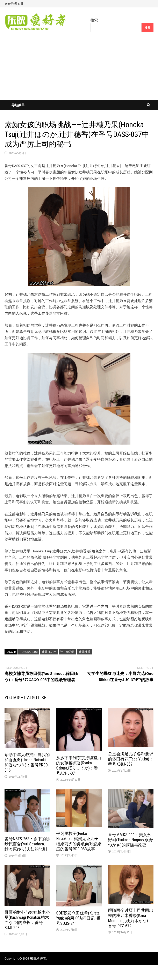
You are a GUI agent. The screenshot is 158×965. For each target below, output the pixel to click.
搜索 (94, 20)
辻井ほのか (49, 652)
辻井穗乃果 (67, 652)
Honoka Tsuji (29, 652)
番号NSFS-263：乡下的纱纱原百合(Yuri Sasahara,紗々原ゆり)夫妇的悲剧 (27, 844)
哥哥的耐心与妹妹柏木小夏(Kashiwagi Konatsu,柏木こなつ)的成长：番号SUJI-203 (27, 920)
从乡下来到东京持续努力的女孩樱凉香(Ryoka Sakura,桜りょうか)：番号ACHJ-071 (78, 765)
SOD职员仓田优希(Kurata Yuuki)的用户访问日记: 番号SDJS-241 (78, 918)
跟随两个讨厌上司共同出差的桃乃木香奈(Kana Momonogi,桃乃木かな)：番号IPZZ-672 (130, 918)
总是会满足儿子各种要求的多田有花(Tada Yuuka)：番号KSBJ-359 (130, 759)
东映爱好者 (38, 958)
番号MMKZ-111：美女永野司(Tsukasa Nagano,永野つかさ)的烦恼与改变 (130, 839)
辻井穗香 (84, 652)
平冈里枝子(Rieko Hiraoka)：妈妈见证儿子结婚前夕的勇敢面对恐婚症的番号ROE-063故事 (78, 841)
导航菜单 (18, 105)
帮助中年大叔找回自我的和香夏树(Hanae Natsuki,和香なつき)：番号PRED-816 (27, 762)
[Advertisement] (79, 69)
